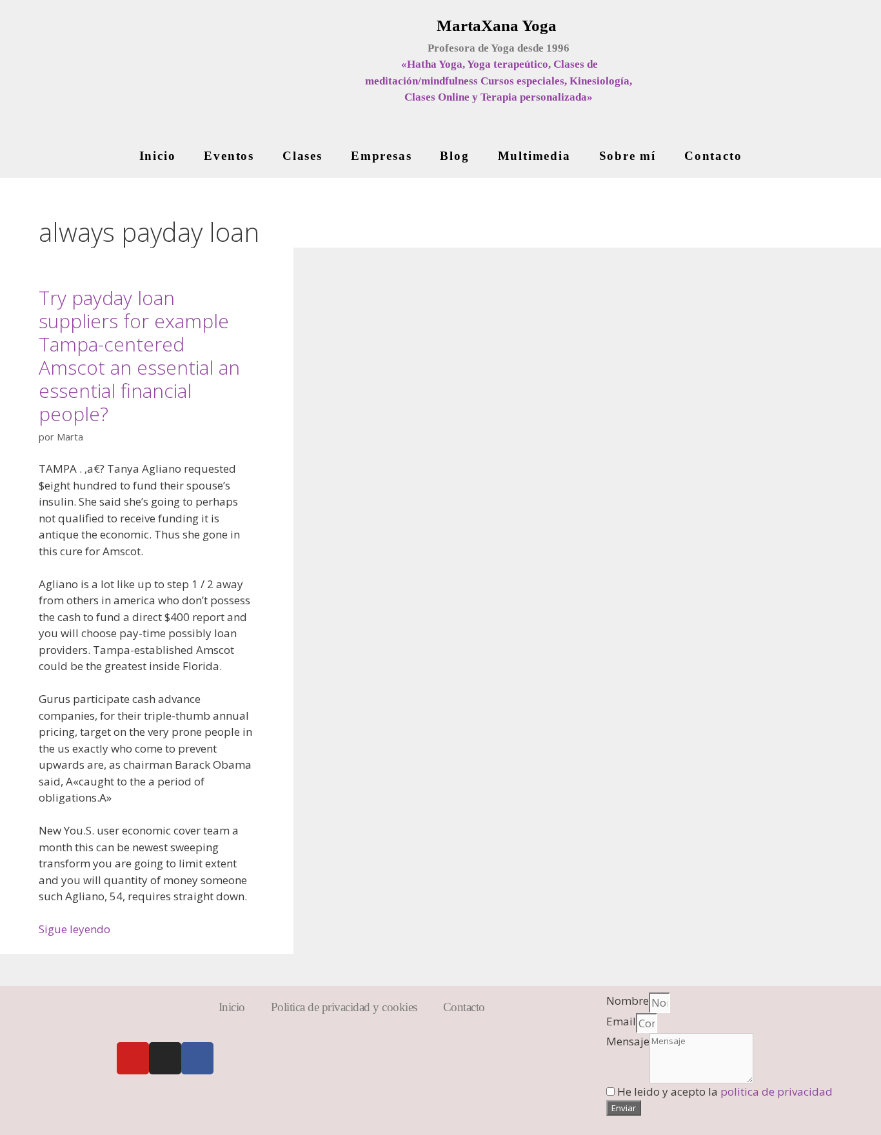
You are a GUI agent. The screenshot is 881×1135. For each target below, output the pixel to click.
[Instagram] (165, 1058)
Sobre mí (627, 156)
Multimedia (534, 156)
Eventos (229, 156)
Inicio (157, 156)
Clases (302, 156)
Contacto (713, 156)
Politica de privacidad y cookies (344, 1007)
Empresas (381, 156)
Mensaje (627, 1041)
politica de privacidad (776, 1091)
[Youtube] (133, 1058)
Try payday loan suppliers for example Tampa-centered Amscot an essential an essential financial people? (139, 355)
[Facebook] (197, 1058)
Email (621, 1021)
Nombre (627, 1000)
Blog (454, 156)
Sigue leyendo (74, 929)
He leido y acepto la (725, 1091)
